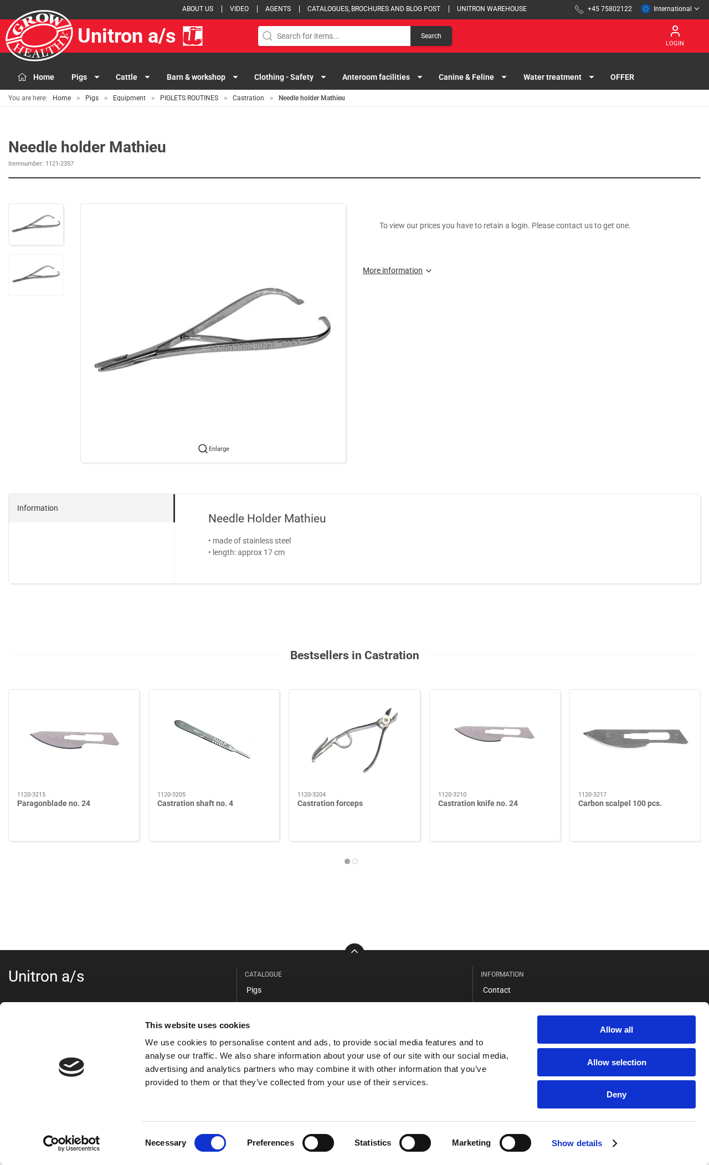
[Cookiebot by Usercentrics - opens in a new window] (71, 1143)
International (673, 9)
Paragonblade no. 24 (53, 803)
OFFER (622, 77)
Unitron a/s (127, 36)
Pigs (92, 98)
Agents (278, 9)
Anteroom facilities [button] (376, 77)
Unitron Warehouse (492, 9)
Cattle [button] (126, 77)
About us (197, 9)
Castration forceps (330, 803)
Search (431, 36)
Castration (248, 98)
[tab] (347, 861)
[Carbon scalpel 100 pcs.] (635, 740)
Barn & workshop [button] (196, 77)
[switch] (318, 1143)
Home (62, 98)
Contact (497, 990)
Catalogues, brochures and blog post (373, 9)
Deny (616, 1094)
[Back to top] (354, 953)
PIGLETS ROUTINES (189, 98)
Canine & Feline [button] (466, 77)
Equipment (129, 98)
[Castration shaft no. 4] (214, 740)
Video (239, 9)
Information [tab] (37, 508)
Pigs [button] (79, 77)
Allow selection (616, 1062)
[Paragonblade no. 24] (74, 740)
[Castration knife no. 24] (495, 740)
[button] (36, 224)
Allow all (616, 1029)
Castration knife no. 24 (478, 803)
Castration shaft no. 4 (195, 803)
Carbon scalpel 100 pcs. (620, 803)
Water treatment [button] (552, 77)
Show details (577, 1143)
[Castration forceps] (354, 740)
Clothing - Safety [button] (284, 77)
